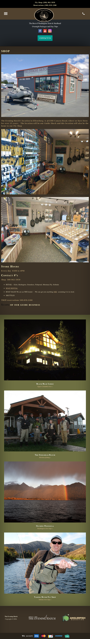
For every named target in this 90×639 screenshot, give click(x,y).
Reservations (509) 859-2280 (45, 5)
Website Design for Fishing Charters (73, 617)
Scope (5, 304)
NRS (55, 292)
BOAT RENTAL (12, 288)
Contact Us (45, 38)
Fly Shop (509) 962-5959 (45, 2)
